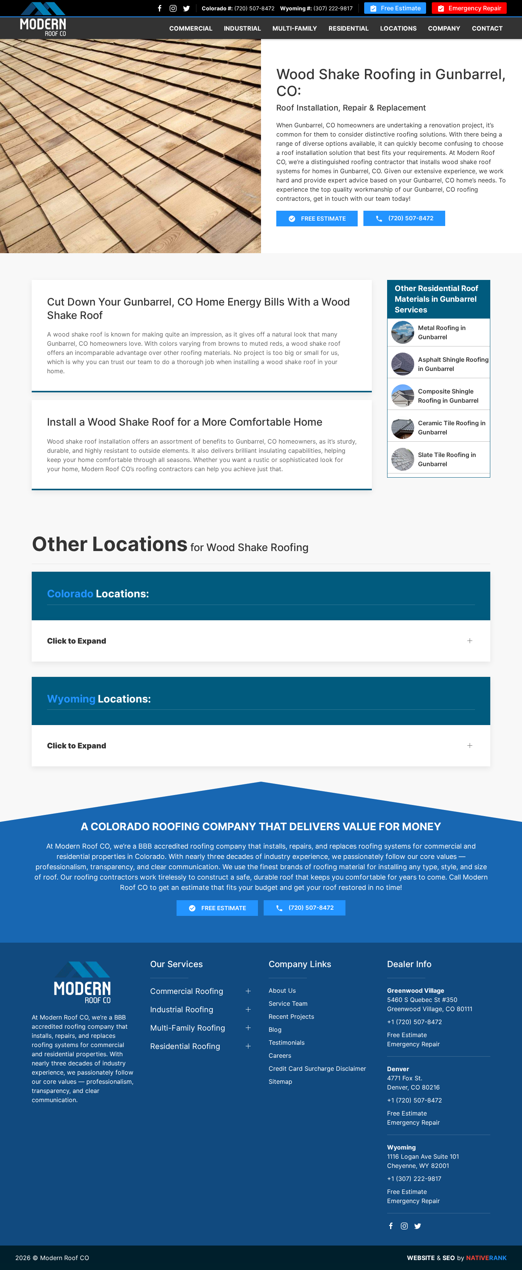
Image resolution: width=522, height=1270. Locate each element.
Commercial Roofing (186, 991)
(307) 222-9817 (333, 8)
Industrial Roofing (181, 1009)
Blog (275, 1029)
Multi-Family (294, 28)
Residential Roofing (185, 1046)
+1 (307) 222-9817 (414, 1178)
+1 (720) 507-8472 (414, 1022)
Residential (349, 28)
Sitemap (280, 1081)
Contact (487, 28)
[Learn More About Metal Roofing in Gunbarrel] (438, 332)
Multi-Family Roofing (187, 1028)
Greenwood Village (415, 990)
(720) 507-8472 (254, 8)
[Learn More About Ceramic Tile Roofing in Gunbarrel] (438, 427)
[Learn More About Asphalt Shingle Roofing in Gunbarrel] (438, 364)
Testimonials (287, 1042)
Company (444, 28)
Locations (398, 28)
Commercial (190, 28)
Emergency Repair (475, 8)
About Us (282, 990)
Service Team (288, 1003)
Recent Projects (291, 1016)
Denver (398, 1069)
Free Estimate (401, 8)
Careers (280, 1055)
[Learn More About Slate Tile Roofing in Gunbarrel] (438, 459)
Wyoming (401, 1147)
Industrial (242, 28)
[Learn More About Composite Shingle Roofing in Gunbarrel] (438, 396)
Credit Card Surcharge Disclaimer (317, 1068)
